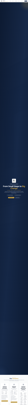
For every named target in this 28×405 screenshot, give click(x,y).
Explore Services (17, 197)
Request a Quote (11, 197)
